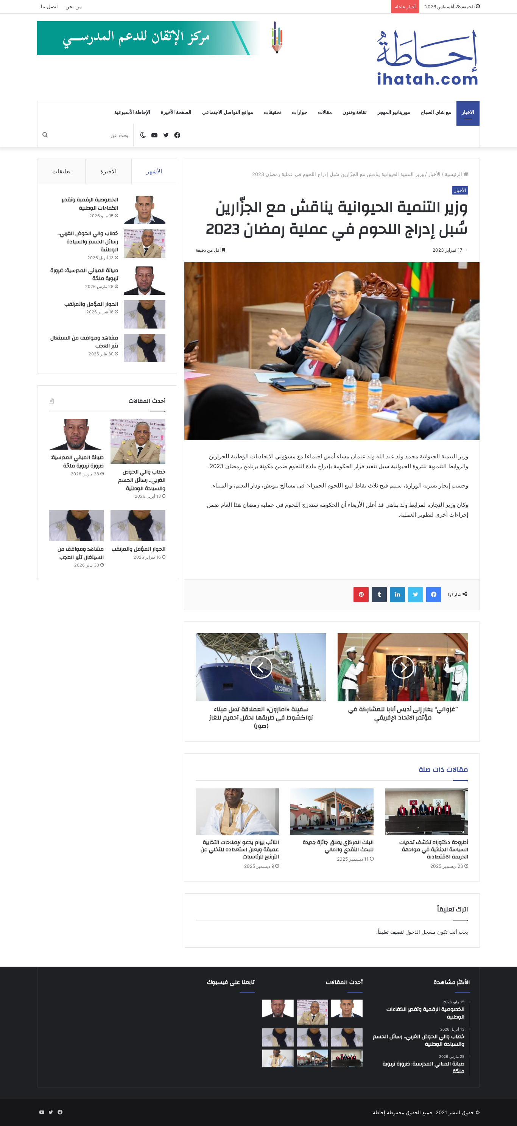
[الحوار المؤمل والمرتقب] (144, 314)
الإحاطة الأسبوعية (132, 112)
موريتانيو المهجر (393, 112)
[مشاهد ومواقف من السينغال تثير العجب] (144, 348)
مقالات (325, 112)
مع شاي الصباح (436, 112)
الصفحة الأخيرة (176, 112)
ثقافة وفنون (355, 112)
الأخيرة (108, 171)
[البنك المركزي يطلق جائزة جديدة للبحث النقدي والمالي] (332, 811)
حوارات (299, 112)
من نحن (73, 6)
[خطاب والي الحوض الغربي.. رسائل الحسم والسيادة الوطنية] (144, 243)
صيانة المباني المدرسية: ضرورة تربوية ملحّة (84, 275)
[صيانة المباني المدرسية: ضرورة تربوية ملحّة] (144, 280)
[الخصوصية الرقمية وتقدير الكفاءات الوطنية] (144, 210)
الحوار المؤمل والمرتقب (91, 304)
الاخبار (468, 112)
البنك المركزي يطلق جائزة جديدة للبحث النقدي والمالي (338, 846)
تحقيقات (272, 112)
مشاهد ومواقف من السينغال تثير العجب (84, 342)
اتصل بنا (49, 6)
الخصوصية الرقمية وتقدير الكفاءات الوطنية (90, 204)
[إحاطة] (427, 57)
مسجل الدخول (420, 932)
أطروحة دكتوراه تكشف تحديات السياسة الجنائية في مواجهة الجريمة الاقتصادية (433, 850)
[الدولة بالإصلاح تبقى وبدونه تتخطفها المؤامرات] (278, 1037)
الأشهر (154, 171)
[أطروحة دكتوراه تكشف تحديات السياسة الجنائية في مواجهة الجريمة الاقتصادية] (426, 811)
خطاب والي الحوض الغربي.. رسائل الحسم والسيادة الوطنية (88, 242)
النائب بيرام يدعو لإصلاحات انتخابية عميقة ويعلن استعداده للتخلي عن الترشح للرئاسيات (240, 850)
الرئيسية (454, 174)
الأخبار (434, 174)
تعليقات (61, 171)
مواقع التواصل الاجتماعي (227, 112)
